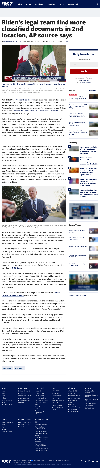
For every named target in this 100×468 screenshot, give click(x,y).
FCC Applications (73, 411)
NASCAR (4, 429)
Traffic (4, 393)
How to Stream (40, 391)
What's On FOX (73, 391)
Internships (71, 404)
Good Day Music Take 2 (40, 407)
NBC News (16, 268)
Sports (4, 419)
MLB (3, 427)
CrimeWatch (55, 393)
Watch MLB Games (41, 431)
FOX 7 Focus (56, 398)
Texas (3, 396)
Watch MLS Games (41, 450)
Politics (4, 398)
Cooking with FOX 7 (24, 396)
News (4, 388)
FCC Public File (72, 409)
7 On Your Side (56, 396)
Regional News (24, 419)
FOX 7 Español (39, 396)
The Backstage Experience (39, 412)
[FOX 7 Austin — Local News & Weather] (8, 4)
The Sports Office (40, 398)
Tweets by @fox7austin (77, 295)
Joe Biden (37, 41)
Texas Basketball (7, 432)
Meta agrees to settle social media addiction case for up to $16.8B (78, 132)
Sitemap (4, 407)
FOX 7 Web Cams (90, 403)
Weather (88, 388)
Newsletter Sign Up (74, 396)
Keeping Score (22, 393)
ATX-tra (54, 410)
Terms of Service (85, 82)
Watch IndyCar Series (41, 437)
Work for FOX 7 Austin (73, 401)
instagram (89, 461)
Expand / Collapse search (97, 4)
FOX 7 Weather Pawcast (89, 392)
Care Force (55, 403)
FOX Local (39, 388)
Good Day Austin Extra (40, 403)
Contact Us (71, 393)
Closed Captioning (74, 407)
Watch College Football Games (40, 428)
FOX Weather (89, 406)
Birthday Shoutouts (24, 391)
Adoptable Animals (24, 400)
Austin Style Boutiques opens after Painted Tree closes (78, 247)
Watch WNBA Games (41, 448)
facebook (81, 461)
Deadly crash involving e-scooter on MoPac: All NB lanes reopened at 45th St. (77, 115)
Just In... (72, 90)
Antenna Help (72, 414)
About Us (72, 388)
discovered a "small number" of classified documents (35, 111)
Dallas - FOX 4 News (24, 422)
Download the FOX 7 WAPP (91, 396)
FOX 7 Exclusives (56, 389)
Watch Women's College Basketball (40, 445)
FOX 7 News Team (74, 398)
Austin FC (5, 425)
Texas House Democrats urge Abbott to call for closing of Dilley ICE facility (78, 123)
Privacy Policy (85, 80)
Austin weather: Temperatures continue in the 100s (77, 230)
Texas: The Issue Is (58, 400)
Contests (21, 403)
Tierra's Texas (39, 393)
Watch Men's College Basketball (41, 441)
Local (3, 391)
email (96, 461)
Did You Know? (89, 408)
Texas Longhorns (7, 422)
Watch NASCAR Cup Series (41, 434)
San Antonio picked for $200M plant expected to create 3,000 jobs (78, 106)
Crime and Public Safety (7, 401)
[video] (93, 231)
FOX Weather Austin (41, 400)
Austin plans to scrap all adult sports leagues (78, 256)
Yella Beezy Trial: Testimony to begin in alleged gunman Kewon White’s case (78, 98)
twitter (85, 461)
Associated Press (28, 41)
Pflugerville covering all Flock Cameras (76, 238)
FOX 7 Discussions (57, 407)
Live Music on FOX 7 (24, 398)
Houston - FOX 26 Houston (24, 425)
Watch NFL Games (41, 425)
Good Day (22, 388)
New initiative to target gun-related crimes (78, 264)
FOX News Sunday (7, 404)
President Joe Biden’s (25, 100)
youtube (93, 461)
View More (93, 90)
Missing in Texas (57, 405)
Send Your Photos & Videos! (91, 400)
